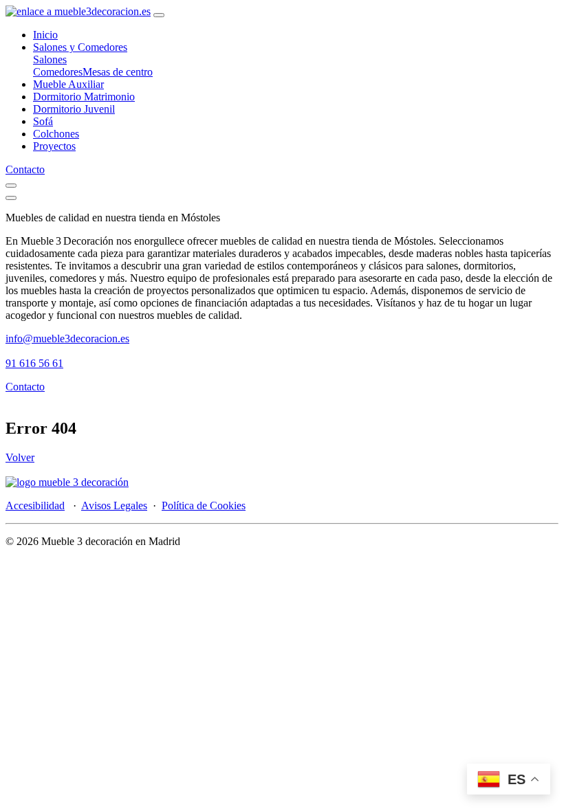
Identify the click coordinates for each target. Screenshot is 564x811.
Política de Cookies (204, 505)
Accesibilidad (35, 505)
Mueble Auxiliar (68, 84)
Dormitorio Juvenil (74, 109)
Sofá (43, 121)
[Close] (11, 198)
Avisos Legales (114, 505)
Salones (50, 59)
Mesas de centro (118, 72)
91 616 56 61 (34, 363)
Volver (20, 457)
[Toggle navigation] (158, 15)
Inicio (45, 35)
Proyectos (54, 146)
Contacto (25, 169)
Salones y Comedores (80, 47)
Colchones (56, 134)
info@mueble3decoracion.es (67, 338)
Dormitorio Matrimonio (84, 96)
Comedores (58, 72)
